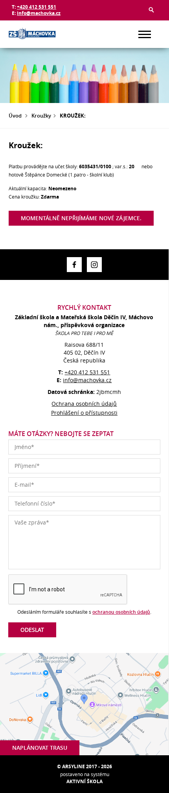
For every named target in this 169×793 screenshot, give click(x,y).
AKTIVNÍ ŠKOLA (84, 781)
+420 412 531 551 (36, 7)
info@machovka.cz (39, 13)
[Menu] (144, 34)
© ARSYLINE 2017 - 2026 (84, 766)
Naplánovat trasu (39, 747)
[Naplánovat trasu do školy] (84, 704)
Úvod (15, 115)
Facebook (74, 264)
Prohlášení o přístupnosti (84, 412)
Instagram (94, 264)
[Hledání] (151, 10)
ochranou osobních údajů (121, 612)
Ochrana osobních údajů (84, 403)
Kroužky (41, 115)
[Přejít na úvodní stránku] (32, 34)
